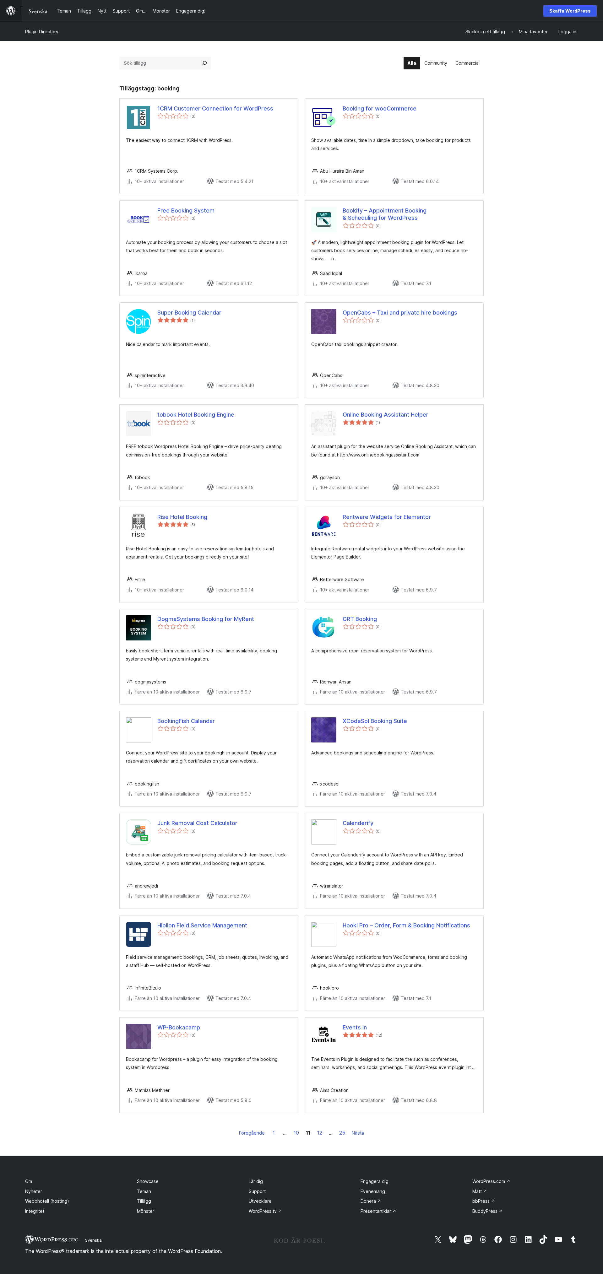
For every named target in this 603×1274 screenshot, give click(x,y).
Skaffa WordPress (570, 10)
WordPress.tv (265, 1211)
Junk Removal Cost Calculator (197, 823)
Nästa (358, 1133)
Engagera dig (374, 1181)
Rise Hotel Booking (182, 517)
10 (296, 1133)
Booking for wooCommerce (379, 108)
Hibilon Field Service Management (202, 925)
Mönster (145, 1211)
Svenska (93, 1240)
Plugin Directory (41, 31)
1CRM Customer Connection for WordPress (215, 108)
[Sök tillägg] (204, 63)
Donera (371, 1201)
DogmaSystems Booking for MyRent (205, 619)
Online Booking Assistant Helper (385, 414)
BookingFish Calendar (186, 721)
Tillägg (144, 1201)
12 (319, 1133)
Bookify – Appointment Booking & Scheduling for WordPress (384, 214)
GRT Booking (360, 619)
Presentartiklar (378, 1211)
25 (342, 1133)
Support (257, 1191)
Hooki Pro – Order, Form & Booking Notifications (406, 925)
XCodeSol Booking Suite (375, 721)
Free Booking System (186, 210)
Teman (144, 1191)
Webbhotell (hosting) (47, 1201)
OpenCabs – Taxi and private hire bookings (400, 312)
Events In (355, 1027)
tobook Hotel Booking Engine (195, 414)
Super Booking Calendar (189, 312)
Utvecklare (260, 1201)
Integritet (34, 1211)
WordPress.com (491, 1181)
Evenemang (373, 1191)
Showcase (148, 1181)
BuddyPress (487, 1211)
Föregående (252, 1133)
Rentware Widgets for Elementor (387, 517)
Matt (479, 1191)
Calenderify (358, 823)
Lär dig (256, 1181)
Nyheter (33, 1191)
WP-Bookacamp (178, 1027)
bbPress (483, 1201)
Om (28, 1181)
